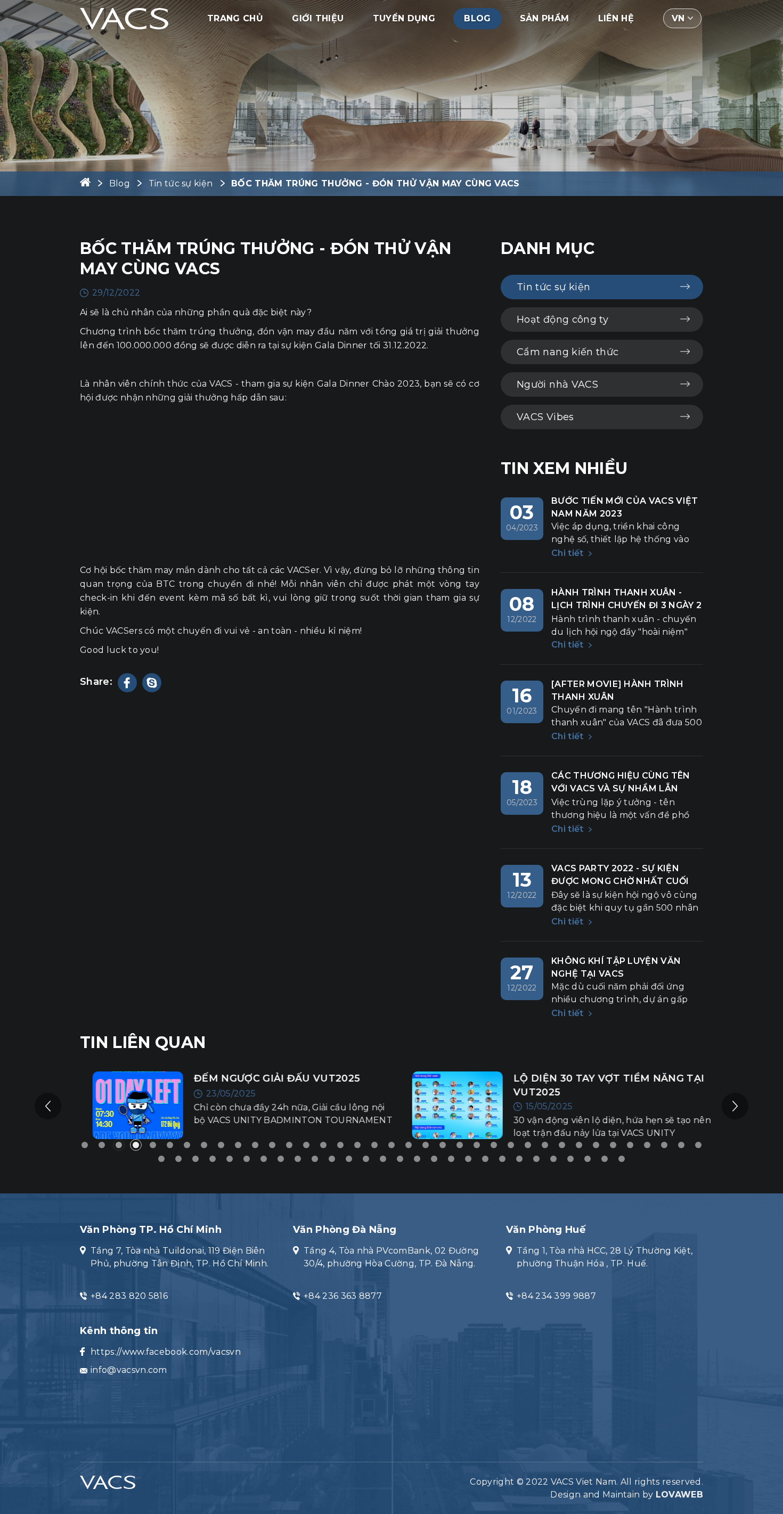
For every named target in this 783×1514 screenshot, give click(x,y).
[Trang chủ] (85, 183)
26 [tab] (511, 1145)
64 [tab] (604, 1159)
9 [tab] (221, 1145)
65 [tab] (621, 1159)
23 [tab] (460, 1145)
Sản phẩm (544, 18)
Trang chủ (235, 18)
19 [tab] (391, 1145)
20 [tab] (408, 1145)
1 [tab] (85, 1145)
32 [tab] (613, 1145)
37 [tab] (698, 1145)
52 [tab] (400, 1159)
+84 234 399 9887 (556, 1296)
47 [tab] (315, 1159)
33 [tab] (630, 1145)
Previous (48, 1106)
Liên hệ (616, 18)
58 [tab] (502, 1159)
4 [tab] (136, 1145)
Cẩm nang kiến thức (567, 352)
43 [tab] (246, 1159)
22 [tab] (442, 1145)
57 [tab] (485, 1159)
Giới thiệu (318, 18)
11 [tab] (255, 1145)
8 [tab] (204, 1145)
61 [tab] (553, 1159)
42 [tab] (229, 1159)
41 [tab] (212, 1159)
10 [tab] (238, 1145)
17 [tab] (357, 1145)
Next (735, 1106)
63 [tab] (587, 1159)
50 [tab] (366, 1159)
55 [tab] (451, 1159)
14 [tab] (306, 1145)
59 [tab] (519, 1159)
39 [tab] (178, 1159)
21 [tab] (425, 1145)
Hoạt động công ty (562, 319)
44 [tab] (264, 1159)
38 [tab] (161, 1159)
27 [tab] (528, 1145)
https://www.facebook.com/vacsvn (166, 1352)
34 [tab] (647, 1145)
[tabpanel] (231, 1105)
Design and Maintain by (626, 1495)
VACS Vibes (545, 417)
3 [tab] (119, 1145)
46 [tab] (298, 1159)
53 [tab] (417, 1159)
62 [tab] (570, 1159)
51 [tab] (383, 1159)
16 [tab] (340, 1145)
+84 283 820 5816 (129, 1296)
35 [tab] (664, 1145)
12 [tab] (272, 1145)
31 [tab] (596, 1145)
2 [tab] (102, 1145)
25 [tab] (494, 1145)
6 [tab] (170, 1145)
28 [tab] (545, 1145)
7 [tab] (187, 1145)
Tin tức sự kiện (181, 183)
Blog (477, 18)
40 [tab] (195, 1159)
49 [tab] (349, 1159)
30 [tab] (579, 1145)
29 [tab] (562, 1145)
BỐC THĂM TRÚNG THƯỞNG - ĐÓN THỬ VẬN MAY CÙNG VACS (375, 183)
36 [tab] (681, 1145)
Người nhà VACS (557, 384)
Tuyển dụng (404, 18)
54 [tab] (434, 1159)
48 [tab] (332, 1159)
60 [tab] (536, 1159)
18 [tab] (374, 1145)
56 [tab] (468, 1159)
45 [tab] (281, 1159)
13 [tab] (289, 1145)
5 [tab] (153, 1145)
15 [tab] (323, 1145)
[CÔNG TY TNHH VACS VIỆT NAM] (124, 18)
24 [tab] (477, 1145)
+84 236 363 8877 (343, 1296)
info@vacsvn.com (129, 1370)
